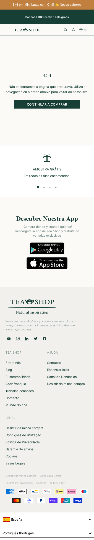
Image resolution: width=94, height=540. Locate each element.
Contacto (12, 398)
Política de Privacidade (22, 442)
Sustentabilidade (18, 377)
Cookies (11, 456)
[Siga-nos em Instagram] (17, 338)
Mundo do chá (16, 405)
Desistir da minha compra (66, 384)
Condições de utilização (23, 435)
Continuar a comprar (47, 104)
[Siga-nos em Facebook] (44, 338)
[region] (47, 166)
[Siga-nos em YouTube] (8, 338)
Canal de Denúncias (62, 377)
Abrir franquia (15, 384)
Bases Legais (15, 463)
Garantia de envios (19, 449)
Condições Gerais (50, 475)
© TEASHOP (57, 482)
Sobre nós (13, 363)
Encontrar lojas (58, 370)
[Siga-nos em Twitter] (35, 338)
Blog (8, 370)
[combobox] (47, 519)
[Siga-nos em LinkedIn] (26, 338)
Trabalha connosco (19, 391)
